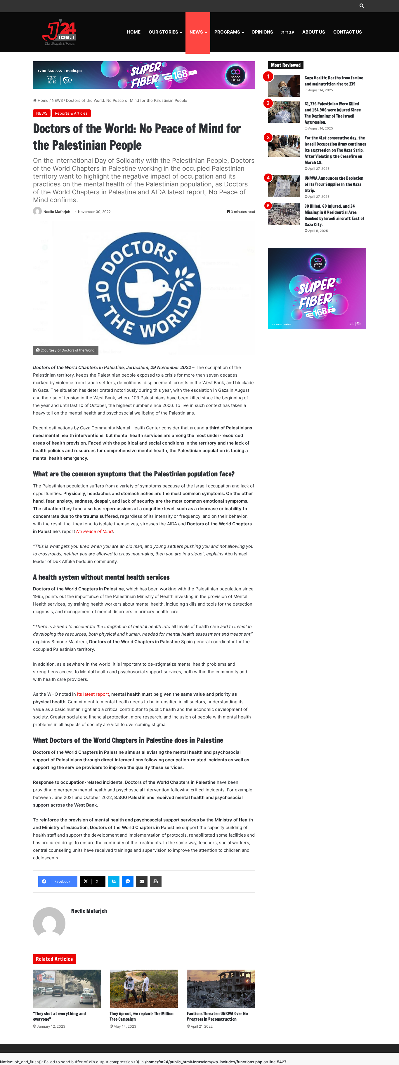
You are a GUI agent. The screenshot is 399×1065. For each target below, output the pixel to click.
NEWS (196, 32)
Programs (227, 32)
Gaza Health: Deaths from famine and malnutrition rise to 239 (334, 81)
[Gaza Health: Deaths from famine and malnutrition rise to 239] (284, 86)
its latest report (93, 694)
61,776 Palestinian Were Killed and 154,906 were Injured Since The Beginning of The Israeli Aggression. (333, 113)
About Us (313, 32)
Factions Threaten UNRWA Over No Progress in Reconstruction (217, 1016)
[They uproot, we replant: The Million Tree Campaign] (144, 989)
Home (133, 32)
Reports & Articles (71, 113)
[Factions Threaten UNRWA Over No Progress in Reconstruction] (221, 989)
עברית (287, 32)
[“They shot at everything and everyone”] (67, 989)
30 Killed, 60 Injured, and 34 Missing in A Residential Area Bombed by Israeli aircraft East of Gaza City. (334, 215)
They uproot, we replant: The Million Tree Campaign (142, 1016)
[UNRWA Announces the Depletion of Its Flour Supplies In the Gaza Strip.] (284, 186)
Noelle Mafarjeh (57, 211)
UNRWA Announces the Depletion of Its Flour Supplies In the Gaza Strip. (334, 184)
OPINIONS (262, 32)
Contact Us (347, 32)
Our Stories (163, 32)
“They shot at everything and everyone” (59, 1016)
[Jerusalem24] (61, 32)
